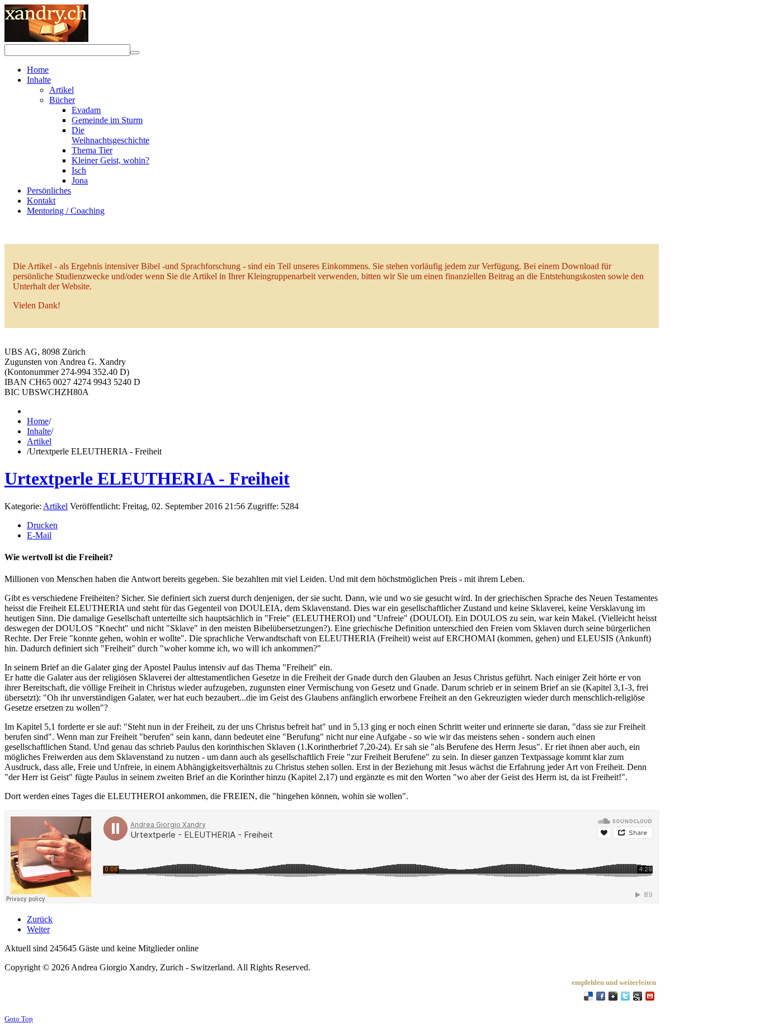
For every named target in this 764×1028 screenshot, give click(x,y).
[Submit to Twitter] (625, 996)
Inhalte (39, 431)
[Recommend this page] (649, 996)
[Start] (134, 52)
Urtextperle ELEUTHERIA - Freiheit (147, 478)
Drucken (42, 525)
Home (38, 421)
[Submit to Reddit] (637, 996)
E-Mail (39, 535)
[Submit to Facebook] (600, 996)
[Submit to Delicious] (588, 996)
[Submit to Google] (613, 996)
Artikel (39, 441)
